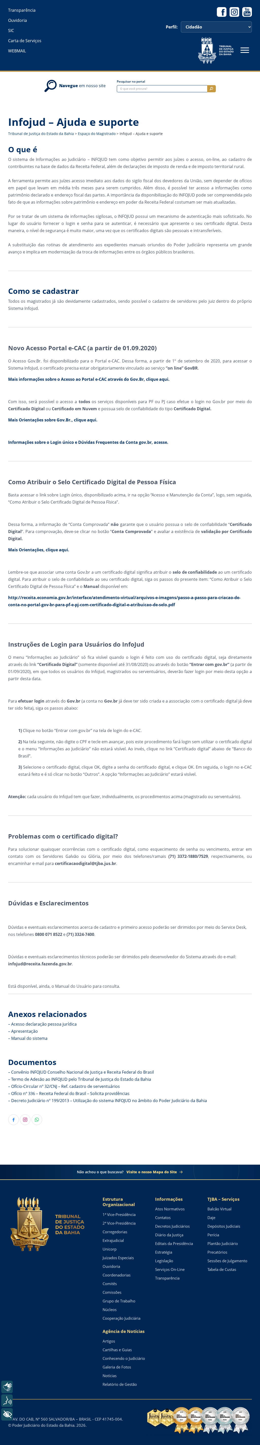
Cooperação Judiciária (121, 1318)
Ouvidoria (17, 20)
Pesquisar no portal (131, 82)
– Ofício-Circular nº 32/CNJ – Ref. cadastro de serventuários (64, 1086)
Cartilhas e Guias (117, 1349)
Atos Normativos (170, 1208)
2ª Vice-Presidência (119, 1223)
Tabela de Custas (221, 1269)
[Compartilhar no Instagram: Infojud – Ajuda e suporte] (25, 1119)
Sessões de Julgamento (227, 1260)
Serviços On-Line (170, 1269)
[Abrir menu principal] (245, 50)
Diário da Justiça (169, 1234)
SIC (11, 30)
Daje (211, 1217)
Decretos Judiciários (172, 1226)
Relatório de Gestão (120, 1384)
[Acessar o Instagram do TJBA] (234, 12)
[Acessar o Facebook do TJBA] (221, 12)
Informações (169, 1199)
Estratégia (163, 1252)
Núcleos (110, 1309)
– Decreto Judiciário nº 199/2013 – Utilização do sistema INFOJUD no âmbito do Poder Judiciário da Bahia (107, 1100)
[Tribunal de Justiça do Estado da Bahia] (216, 50)
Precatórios (217, 1252)
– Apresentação (23, 1031)
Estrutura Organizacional (119, 1201)
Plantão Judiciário (222, 1243)
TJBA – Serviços (223, 1199)
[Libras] (7, 1387)
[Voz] (7, 1400)
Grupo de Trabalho (119, 1300)
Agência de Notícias (123, 1331)
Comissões (112, 1292)
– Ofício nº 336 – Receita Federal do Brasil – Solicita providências (68, 1093)
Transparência (22, 10)
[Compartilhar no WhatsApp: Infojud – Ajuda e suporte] (36, 1119)
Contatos (163, 1217)
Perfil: (172, 27)
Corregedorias (115, 1231)
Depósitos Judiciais (223, 1226)
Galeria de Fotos (117, 1367)
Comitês (110, 1283)
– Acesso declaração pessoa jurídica (42, 1024)
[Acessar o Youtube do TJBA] (247, 12)
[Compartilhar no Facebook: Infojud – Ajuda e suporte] (13, 1119)
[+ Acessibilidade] (7, 1414)
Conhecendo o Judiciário (124, 1358)
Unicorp (110, 1249)
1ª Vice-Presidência (119, 1214)
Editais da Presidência (174, 1243)
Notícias (110, 1375)
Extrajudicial (113, 1240)
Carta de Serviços (24, 40)
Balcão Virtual (219, 1208)
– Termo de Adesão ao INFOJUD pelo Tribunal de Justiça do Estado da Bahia (79, 1079)
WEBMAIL (17, 50)
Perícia (213, 1234)
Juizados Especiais (118, 1257)
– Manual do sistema (27, 1038)
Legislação (164, 1260)
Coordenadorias (117, 1274)
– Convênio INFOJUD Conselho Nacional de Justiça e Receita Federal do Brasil (81, 1072)
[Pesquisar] (211, 88)
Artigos (109, 1341)
